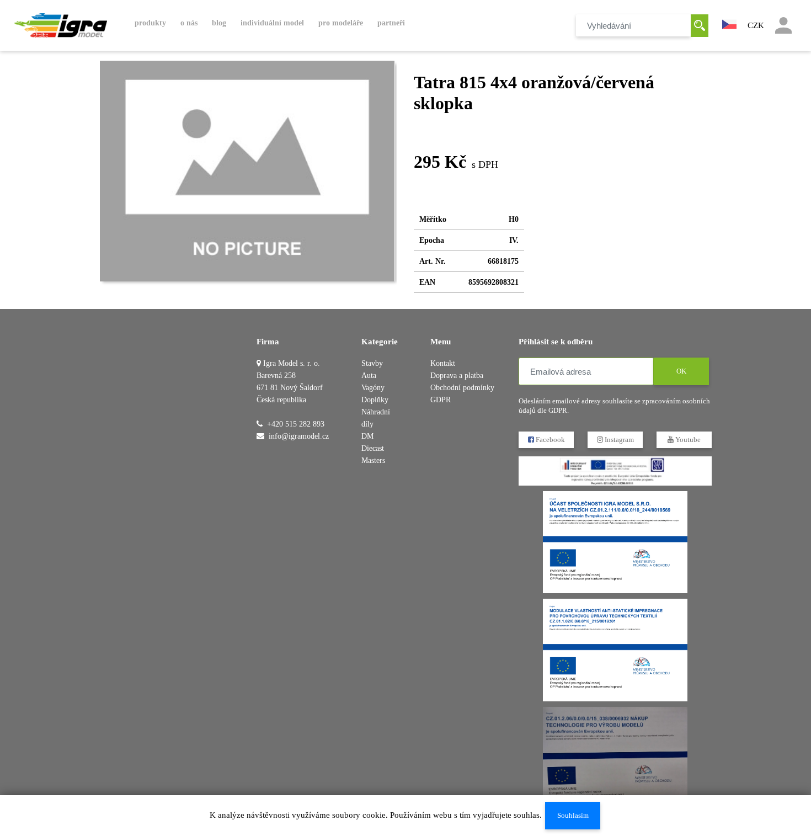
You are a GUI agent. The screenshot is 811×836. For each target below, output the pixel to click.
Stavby (372, 363)
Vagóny (373, 388)
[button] (729, 23)
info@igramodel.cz (299, 436)
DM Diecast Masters (373, 448)
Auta (368, 375)
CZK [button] (756, 25)
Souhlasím (573, 815)
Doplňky (374, 400)
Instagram (618, 439)
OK (681, 371)
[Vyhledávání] (699, 25)
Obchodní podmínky (462, 388)
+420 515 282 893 (295, 424)
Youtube (687, 439)
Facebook (549, 439)
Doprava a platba (456, 375)
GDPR (440, 400)
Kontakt (442, 363)
